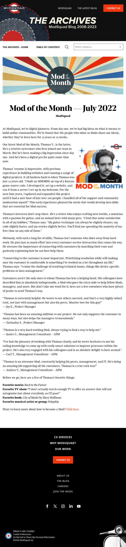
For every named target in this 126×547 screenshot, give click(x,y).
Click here (72, 409)
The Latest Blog (87, 8)
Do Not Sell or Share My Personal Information (34, 537)
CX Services (63, 437)
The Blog (63, 480)
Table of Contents (48, 47)
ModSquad (65, 8)
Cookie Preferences (22, 534)
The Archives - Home (15, 47)
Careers (63, 486)
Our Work (63, 449)
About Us (63, 475)
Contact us (113, 8)
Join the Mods (63, 491)
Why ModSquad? (63, 443)
